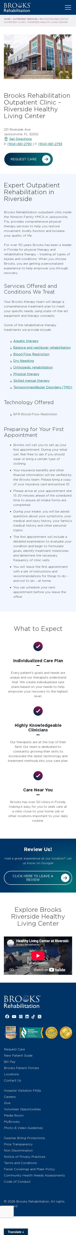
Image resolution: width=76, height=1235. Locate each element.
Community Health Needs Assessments (34, 1175)
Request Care (24, 159)
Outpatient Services (25, 19)
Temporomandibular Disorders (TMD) (42, 387)
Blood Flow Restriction (31, 354)
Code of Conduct (17, 1181)
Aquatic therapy (25, 341)
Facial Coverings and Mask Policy (29, 1169)
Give (7, 1103)
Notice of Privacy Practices (24, 1156)
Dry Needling (23, 361)
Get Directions (20, 139)
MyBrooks (12, 1121)
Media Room (14, 1115)
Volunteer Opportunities (22, 1109)
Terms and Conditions (20, 1163)
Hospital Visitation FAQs (22, 1090)
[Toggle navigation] (68, 7)
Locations (11, 1074)
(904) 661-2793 (50, 144)
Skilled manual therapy (31, 381)
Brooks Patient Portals (21, 1068)
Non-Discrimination (18, 1150)
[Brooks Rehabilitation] (22, 1001)
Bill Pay (9, 1061)
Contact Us (12, 1080)
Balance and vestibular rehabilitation (42, 347)
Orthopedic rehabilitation (33, 367)
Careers (10, 1096)
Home (7, 19)
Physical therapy (26, 374)
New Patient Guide (18, 1055)
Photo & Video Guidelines (23, 1128)
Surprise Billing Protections (24, 1138)
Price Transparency (18, 1144)
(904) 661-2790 (20, 144)
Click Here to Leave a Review (33, 878)
